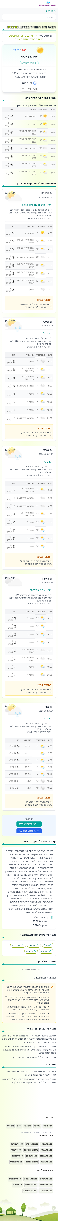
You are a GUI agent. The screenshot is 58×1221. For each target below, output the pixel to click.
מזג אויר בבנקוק (46, 1156)
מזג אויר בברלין (46, 1150)
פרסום (19, 1126)
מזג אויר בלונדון (32, 1144)
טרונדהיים (16, 945)
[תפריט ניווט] (5, 4)
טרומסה (32, 945)
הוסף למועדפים (27, 63)
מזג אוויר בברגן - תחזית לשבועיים (23, 35)
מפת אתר (10, 1126)
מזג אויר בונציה (46, 1162)
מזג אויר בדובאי (17, 1156)
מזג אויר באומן (31, 1156)
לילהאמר (45, 951)
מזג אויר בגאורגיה (29, 1191)
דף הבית (49, 11)
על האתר (27, 1126)
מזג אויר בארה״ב (46, 1191)
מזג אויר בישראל (46, 1179)
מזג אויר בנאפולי (16, 1162)
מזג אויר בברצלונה (31, 1150)
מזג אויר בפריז (16, 1150)
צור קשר (37, 1126)
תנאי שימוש (48, 1126)
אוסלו (46, 945)
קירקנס (29, 951)
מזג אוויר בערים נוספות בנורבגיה (29, 39)
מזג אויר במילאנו (31, 1162)
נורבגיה (13, 26)
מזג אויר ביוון (17, 1185)
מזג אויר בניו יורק (17, 1144)
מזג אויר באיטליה (30, 1179)
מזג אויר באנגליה (15, 1179)
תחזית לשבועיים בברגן (27, 824)
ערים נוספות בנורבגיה (27, 830)
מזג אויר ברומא (46, 1144)
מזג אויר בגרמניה (46, 1185)
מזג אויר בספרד (30, 1185)
